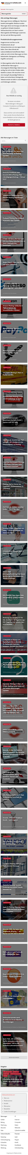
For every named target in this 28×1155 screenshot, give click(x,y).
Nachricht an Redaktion (14, 124)
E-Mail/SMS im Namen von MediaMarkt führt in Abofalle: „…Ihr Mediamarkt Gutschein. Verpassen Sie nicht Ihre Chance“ (13, 643)
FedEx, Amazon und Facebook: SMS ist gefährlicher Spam (13, 953)
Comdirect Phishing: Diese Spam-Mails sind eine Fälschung (13, 865)
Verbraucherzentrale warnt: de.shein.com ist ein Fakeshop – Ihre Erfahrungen (13, 1020)
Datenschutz (16, 1071)
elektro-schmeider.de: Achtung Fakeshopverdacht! (13, 731)
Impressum (10, 1153)
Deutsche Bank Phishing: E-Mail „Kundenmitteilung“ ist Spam (13, 398)
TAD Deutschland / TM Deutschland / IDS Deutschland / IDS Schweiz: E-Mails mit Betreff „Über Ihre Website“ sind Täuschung (13, 709)
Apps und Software (7, 1071)
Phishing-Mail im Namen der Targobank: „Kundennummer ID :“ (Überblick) (13, 486)
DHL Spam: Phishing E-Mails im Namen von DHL (13, 374)
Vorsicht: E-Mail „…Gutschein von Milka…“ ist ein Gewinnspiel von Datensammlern (13, 530)
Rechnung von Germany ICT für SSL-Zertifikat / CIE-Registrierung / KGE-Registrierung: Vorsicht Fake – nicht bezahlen (14, 621)
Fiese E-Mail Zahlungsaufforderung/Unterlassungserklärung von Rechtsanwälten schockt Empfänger (14, 575)
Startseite (3, 9)
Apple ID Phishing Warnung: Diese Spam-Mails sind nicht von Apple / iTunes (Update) (14, 909)
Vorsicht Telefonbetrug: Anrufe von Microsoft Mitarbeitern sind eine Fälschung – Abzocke (14, 665)
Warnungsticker (7, 146)
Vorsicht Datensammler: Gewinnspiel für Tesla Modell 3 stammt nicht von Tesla (12, 420)
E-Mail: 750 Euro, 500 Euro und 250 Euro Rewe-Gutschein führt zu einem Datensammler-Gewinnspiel (14, 242)
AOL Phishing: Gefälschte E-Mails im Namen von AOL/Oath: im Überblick (13, 797)
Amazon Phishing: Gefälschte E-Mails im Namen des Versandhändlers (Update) (13, 308)
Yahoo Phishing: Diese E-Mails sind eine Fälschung (12, 843)
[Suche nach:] (14, 141)
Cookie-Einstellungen (10, 1111)
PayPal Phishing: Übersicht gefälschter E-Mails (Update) (12, 330)
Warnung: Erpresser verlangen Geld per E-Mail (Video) (12, 352)
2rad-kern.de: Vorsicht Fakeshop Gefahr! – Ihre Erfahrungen (13, 508)
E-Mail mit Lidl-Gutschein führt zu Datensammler (13, 997)
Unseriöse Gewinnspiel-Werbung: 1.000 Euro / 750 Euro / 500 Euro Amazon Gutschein (13, 464)
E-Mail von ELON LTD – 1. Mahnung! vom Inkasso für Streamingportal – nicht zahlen (12, 286)
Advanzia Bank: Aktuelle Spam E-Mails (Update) (13, 552)
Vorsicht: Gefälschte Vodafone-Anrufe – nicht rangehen (13, 819)
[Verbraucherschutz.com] (11, 3)
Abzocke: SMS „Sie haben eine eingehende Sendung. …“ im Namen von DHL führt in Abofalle (13, 931)
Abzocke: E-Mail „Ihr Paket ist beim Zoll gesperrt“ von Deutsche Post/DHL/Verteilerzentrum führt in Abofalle (13, 753)
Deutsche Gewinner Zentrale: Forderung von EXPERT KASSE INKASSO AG (13, 887)
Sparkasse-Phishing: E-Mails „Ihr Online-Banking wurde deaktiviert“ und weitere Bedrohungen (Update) (14, 687)
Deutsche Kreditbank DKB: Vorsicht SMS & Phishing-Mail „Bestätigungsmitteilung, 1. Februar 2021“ (14, 176)
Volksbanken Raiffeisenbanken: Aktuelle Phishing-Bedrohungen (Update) (13, 197)
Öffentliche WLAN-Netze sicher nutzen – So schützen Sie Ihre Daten (13, 1081)
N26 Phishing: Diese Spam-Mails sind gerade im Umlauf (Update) (13, 596)
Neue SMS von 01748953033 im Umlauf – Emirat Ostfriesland (13, 975)
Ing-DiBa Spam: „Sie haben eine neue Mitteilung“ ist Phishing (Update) (13, 153)
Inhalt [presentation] (24, 13)
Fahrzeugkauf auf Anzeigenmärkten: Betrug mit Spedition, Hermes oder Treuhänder (12, 775)
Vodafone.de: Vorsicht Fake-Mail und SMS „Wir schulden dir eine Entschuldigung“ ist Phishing (13, 442)
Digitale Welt (6, 1073)
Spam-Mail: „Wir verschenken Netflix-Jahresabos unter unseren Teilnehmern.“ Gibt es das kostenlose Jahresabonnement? (13, 1042)
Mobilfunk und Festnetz (15, 1073)
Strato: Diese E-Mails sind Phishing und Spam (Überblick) (14, 263)
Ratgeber (5, 1075)
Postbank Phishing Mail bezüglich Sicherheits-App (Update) (13, 219)
